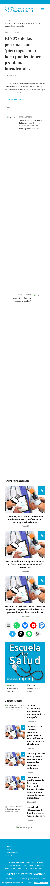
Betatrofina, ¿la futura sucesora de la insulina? (21, 298)
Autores (9, 846)
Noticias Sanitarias (12, 33)
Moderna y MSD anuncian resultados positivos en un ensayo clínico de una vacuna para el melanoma (25, 519)
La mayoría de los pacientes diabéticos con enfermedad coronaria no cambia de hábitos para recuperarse (30, 123)
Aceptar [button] (29, 883)
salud (8, 107)
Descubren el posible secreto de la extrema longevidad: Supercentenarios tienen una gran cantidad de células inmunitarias (25, 609)
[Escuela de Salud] (25, 662)
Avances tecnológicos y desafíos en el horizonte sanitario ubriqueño (36, 711)
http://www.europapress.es (14, 99)
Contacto (9, 849)
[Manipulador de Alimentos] (15, 688)
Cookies (9, 856)
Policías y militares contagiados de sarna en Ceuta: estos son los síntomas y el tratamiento (25, 564)
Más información (41, 883)
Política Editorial (12, 852)
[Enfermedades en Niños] (35, 688)
